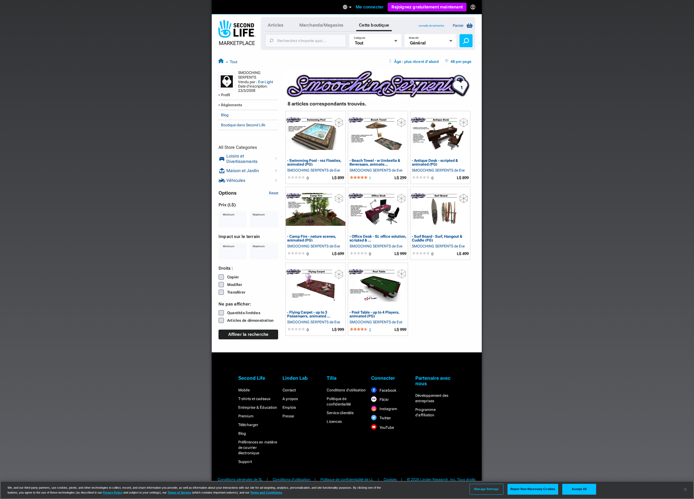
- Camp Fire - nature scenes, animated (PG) (311, 238)
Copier (233, 277)
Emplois (289, 407)
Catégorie (359, 37)
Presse (288, 416)
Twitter (385, 418)
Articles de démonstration (250, 320)
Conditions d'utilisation (346, 390)
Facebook (388, 390)
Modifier (234, 284)
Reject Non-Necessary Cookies (532, 489)
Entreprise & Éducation (257, 407)
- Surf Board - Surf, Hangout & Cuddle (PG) (437, 238)
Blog (225, 115)
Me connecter (370, 6)
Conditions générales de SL (240, 479)
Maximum (259, 214)
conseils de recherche (431, 25)
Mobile (244, 390)
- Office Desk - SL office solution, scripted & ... (377, 238)
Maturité (414, 37)
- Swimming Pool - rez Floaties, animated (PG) (314, 162)
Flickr (384, 399)
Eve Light (265, 82)
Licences (334, 421)
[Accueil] (221, 61)
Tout (233, 62)
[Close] (685, 489)
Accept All (579, 489)
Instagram (388, 409)
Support (245, 461)
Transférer (236, 292)
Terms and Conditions (266, 492)
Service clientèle (340, 413)
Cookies (390, 479)
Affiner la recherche (248, 334)
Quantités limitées (243, 313)
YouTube (386, 427)
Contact (289, 390)
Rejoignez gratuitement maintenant (427, 6)
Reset (273, 193)
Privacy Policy (113, 492)
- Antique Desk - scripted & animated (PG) (435, 162)
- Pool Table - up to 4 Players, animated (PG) (374, 314)
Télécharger (248, 425)
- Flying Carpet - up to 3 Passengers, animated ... (308, 314)
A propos (290, 399)
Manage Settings (486, 489)
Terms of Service (179, 492)
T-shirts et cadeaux (254, 399)
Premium (245, 416)
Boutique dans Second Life (243, 125)
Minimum (228, 214)
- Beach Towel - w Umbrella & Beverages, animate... (374, 162)
